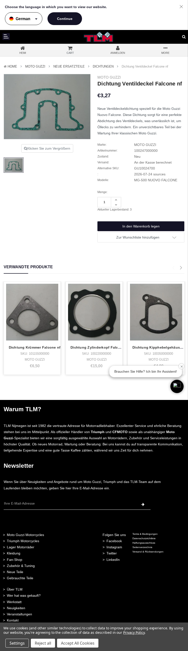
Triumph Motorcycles (23, 541)
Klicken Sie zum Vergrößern (48, 148)
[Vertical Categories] (6, 36)
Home (12, 66)
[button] (177, 386)
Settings (17, 643)
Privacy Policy (133, 632)
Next (180, 267)
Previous (173, 267)
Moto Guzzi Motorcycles (25, 535)
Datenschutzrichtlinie (144, 538)
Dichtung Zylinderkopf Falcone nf (99, 347)
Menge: (102, 192)
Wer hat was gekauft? (24, 595)
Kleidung (13, 553)
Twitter (111, 553)
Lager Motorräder (20, 547)
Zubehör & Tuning (21, 566)
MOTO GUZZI (35, 66)
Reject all (43, 643)
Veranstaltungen (19, 614)
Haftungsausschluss (143, 542)
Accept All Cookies (77, 643)
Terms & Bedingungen (145, 534)
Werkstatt (14, 602)
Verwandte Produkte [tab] (28, 267)
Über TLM (15, 589)
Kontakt (13, 620)
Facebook (114, 541)
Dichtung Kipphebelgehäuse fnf (160, 347)
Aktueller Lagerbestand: (114, 209)
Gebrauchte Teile (20, 578)
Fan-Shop (14, 560)
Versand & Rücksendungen (148, 551)
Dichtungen (103, 66)
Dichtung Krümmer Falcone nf (35, 347)
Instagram (114, 547)
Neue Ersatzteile (69, 66)
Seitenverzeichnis (142, 547)
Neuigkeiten (16, 608)
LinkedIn (113, 560)
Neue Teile (15, 572)
